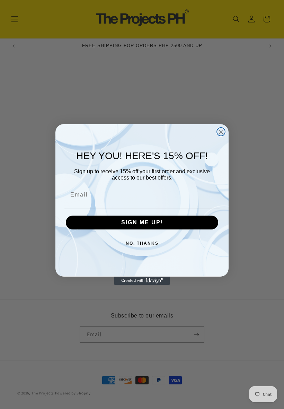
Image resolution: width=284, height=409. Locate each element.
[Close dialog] (221, 132)
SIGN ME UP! (142, 222)
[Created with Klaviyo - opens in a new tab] (142, 281)
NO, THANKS (142, 243)
